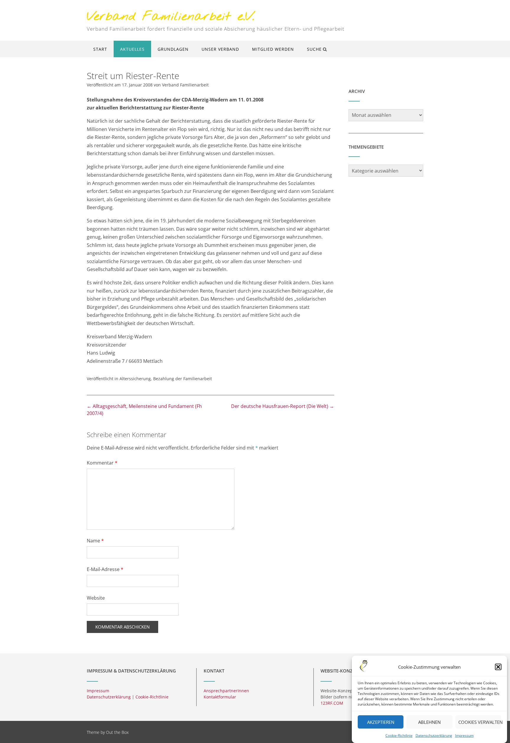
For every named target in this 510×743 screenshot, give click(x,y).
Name (95, 540)
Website (96, 598)
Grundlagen (173, 49)
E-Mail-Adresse (105, 569)
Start (100, 49)
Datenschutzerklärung (434, 735)
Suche (314, 49)
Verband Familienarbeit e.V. (170, 17)
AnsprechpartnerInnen (226, 690)
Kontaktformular (220, 697)
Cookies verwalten (479, 722)
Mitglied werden (273, 49)
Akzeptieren (380, 722)
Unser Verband (220, 49)
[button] (498, 667)
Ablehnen (429, 722)
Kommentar (102, 463)
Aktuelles (132, 49)
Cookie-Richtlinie (399, 735)
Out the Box (117, 732)
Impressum (464, 735)
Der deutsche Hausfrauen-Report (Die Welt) (282, 406)
